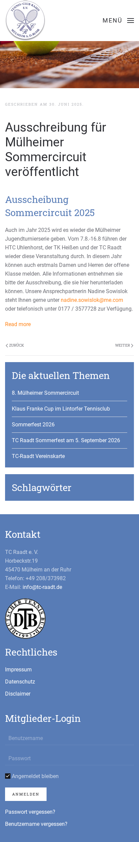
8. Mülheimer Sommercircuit (45, 393)
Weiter (123, 345)
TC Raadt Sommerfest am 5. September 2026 (66, 440)
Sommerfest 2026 (33, 424)
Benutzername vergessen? (36, 824)
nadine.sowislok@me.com (92, 300)
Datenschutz (20, 681)
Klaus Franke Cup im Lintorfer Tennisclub (61, 409)
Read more (18, 324)
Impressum (18, 669)
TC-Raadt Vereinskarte (38, 456)
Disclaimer (17, 694)
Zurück (16, 345)
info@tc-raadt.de (42, 587)
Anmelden (25, 794)
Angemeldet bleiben (34, 776)
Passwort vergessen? (30, 812)
